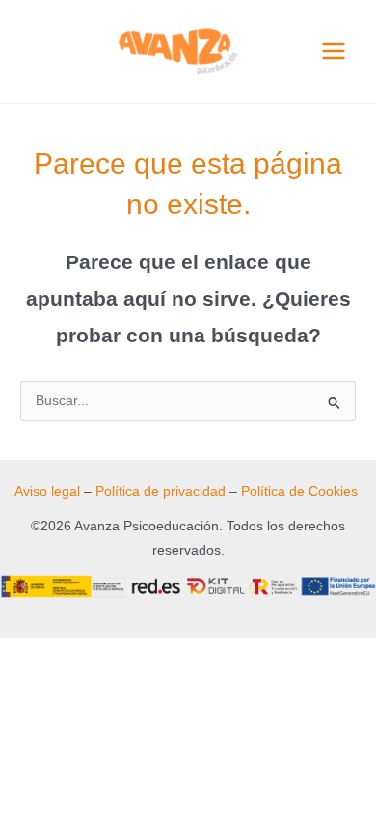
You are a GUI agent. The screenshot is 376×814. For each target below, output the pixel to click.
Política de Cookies (299, 491)
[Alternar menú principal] (334, 51)
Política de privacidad (160, 491)
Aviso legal (47, 491)
